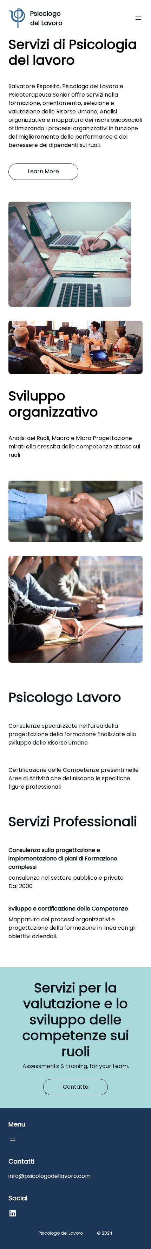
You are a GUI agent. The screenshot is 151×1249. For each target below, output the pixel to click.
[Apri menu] (138, 18)
